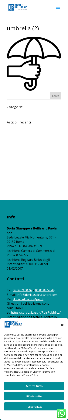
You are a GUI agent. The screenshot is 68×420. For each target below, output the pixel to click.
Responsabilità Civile (19, 112)
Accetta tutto (34, 386)
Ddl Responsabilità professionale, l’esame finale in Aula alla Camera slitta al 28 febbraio (32, 172)
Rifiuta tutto (34, 396)
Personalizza (34, 406)
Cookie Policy (18, 414)
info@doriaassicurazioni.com (37, 295)
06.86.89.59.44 (44, 290)
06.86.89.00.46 (22, 290)
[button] (62, 325)
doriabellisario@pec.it (28, 299)
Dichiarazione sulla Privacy (41, 414)
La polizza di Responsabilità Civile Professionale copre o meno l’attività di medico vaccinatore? (31, 132)
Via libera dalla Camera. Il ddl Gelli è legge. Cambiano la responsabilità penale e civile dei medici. (32, 157)
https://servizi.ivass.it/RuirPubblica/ (36, 312)
